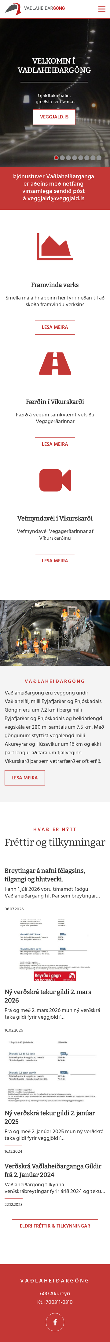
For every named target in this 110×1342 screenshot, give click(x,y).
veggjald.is (54, 117)
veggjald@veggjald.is (56, 199)
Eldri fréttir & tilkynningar (55, 1226)
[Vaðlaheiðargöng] (35, 11)
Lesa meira (55, 328)
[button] (56, 157)
